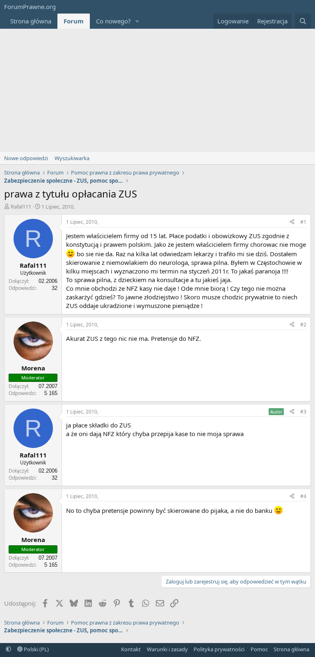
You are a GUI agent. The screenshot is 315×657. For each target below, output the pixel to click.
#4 (303, 496)
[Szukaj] (303, 21)
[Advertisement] (157, 90)
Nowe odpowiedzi (26, 158)
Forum (74, 21)
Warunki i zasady (167, 649)
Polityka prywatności (219, 649)
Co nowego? (113, 21)
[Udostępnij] (292, 222)
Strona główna (30, 21)
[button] (137, 21)
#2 (303, 324)
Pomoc (259, 649)
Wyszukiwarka (72, 158)
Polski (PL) (36, 649)
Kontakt (131, 649)
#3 (303, 411)
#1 (303, 221)
